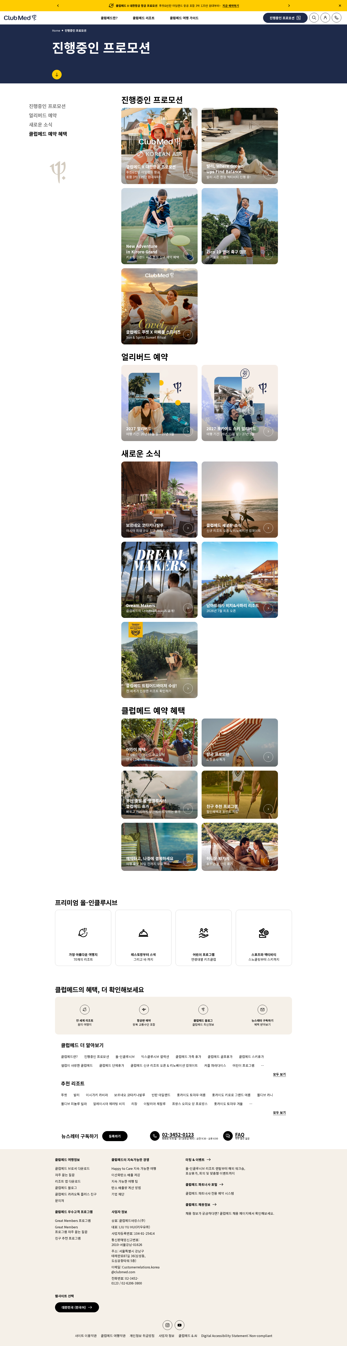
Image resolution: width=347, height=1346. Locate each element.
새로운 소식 (40, 124)
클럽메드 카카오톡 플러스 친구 (76, 1194)
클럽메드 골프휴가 (220, 1056)
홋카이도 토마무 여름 (191, 1094)
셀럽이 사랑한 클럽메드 (77, 1065)
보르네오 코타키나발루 (129, 1094)
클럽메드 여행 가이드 (184, 17)
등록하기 (115, 1136)
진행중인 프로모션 (47, 106)
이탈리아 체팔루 (155, 1103)
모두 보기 (279, 1074)
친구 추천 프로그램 (68, 1238)
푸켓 (64, 1094)
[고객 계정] (325, 17)
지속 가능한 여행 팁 (124, 1181)
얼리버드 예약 (43, 115)
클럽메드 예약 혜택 (48, 133)
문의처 (59, 1200)
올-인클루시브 (125, 1056)
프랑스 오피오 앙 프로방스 (190, 1103)
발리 (76, 1094)
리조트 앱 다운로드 (68, 1181)
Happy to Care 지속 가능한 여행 (133, 1168)
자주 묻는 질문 (65, 1174)
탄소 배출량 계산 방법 (126, 1187)
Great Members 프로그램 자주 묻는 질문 (71, 1229)
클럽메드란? (109, 17)
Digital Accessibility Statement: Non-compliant (236, 1335)
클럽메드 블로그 (66, 1187)
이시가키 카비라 (97, 1094)
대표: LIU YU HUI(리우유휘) (130, 1227)
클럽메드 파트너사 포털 (201, 1184)
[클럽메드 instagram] (167, 1325)
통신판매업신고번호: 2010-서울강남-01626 (126, 1242)
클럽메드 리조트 (144, 17)
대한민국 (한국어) (74, 1307)
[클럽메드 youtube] (179, 1325)
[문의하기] (336, 17)
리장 (134, 1103)
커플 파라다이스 (215, 1065)
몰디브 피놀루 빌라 (74, 1103)
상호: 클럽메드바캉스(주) (128, 1220)
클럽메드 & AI (188, 1335)
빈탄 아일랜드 (161, 1094)
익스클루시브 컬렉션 (155, 1056)
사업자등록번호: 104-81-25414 (133, 1233)
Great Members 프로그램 (73, 1220)
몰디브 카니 (265, 1094)
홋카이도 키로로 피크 (263, 1103)
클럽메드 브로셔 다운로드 (72, 1168)
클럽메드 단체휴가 (111, 1065)
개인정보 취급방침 (142, 1335)
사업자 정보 (167, 1335)
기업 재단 (117, 1194)
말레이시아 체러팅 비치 (109, 1103)
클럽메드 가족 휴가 (188, 1056)
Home (56, 30)
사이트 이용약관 (86, 1335)
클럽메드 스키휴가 (251, 1056)
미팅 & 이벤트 (195, 1159)
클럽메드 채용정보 (198, 1204)
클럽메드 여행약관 (113, 1335)
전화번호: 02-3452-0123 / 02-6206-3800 (126, 1280)
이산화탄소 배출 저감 (125, 1174)
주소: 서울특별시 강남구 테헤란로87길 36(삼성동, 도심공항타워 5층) (128, 1256)
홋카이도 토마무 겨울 (228, 1103)
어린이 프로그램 (243, 1065)
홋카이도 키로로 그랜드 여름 (231, 1094)
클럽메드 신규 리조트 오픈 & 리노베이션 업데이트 (164, 1065)
